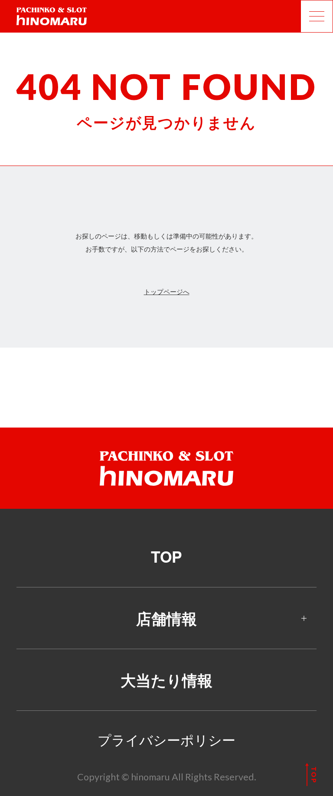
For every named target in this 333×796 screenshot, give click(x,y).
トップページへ (166, 291)
